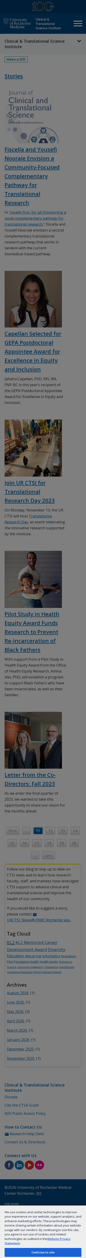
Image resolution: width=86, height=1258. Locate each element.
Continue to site (43, 1252)
